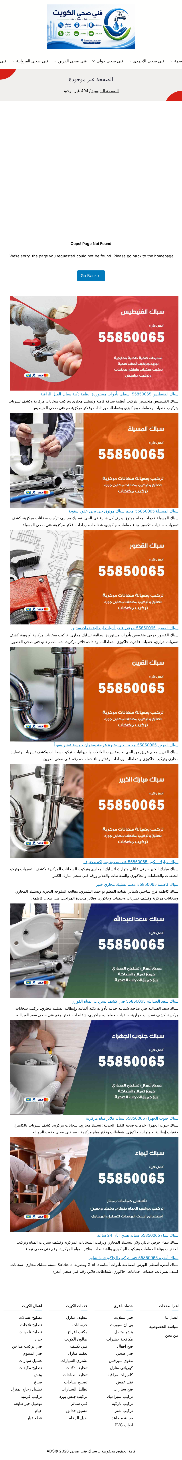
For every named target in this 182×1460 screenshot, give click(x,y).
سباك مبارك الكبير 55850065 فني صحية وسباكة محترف (130, 861)
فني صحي (124, 1353)
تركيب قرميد (31, 1396)
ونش (38, 1374)
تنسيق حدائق (76, 1410)
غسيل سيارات (30, 1360)
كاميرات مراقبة (120, 1374)
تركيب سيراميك (120, 1396)
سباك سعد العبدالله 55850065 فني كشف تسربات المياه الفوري (124, 1001)
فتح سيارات (123, 1389)
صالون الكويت (75, 1339)
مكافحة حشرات (119, 1339)
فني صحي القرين (72, 61)
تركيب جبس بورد (73, 1396)
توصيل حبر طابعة (28, 1403)
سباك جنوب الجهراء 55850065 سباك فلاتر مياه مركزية (132, 1118)
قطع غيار (34, 1418)
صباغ (38, 1382)
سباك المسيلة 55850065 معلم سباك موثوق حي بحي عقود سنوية (123, 511)
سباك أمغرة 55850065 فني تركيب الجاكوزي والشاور (133, 1257)
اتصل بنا (171, 1317)
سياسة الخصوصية (163, 1326)
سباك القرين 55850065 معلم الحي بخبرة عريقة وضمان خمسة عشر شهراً (116, 745)
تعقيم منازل (77, 1353)
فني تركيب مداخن (27, 1346)
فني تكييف (78, 1346)
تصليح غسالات (30, 1317)
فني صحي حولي (110, 61)
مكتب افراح (77, 1331)
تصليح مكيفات (30, 1367)
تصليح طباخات (75, 1382)
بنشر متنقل (123, 1331)
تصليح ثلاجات (31, 1324)
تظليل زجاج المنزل (26, 1389)
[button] (172, 61)
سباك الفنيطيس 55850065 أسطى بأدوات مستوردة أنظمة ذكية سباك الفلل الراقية (109, 394)
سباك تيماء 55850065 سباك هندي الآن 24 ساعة (137, 1235)
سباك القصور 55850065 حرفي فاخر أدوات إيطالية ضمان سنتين (124, 628)
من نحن (171, 1335)
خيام (38, 1410)
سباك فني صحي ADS (72, 1451)
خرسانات (79, 1324)
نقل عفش (124, 1382)
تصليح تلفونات (30, 1331)
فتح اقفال (125, 1346)
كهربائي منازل (121, 1367)
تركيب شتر (124, 1410)
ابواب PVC (124, 1425)
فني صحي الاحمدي (148, 61)
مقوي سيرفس (121, 1360)
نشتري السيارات (73, 1360)
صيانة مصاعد (122, 1418)
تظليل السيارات (74, 1389)
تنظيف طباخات (75, 1374)
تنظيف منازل (76, 1317)
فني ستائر (79, 1403)
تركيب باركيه (122, 1403)
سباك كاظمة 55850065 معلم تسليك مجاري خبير (137, 884)
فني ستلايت (123, 1317)
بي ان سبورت (121, 1324)
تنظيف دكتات (76, 1367)
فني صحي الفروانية (32, 61)
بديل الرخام (78, 1418)
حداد (38, 1339)
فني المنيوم (32, 1353)
